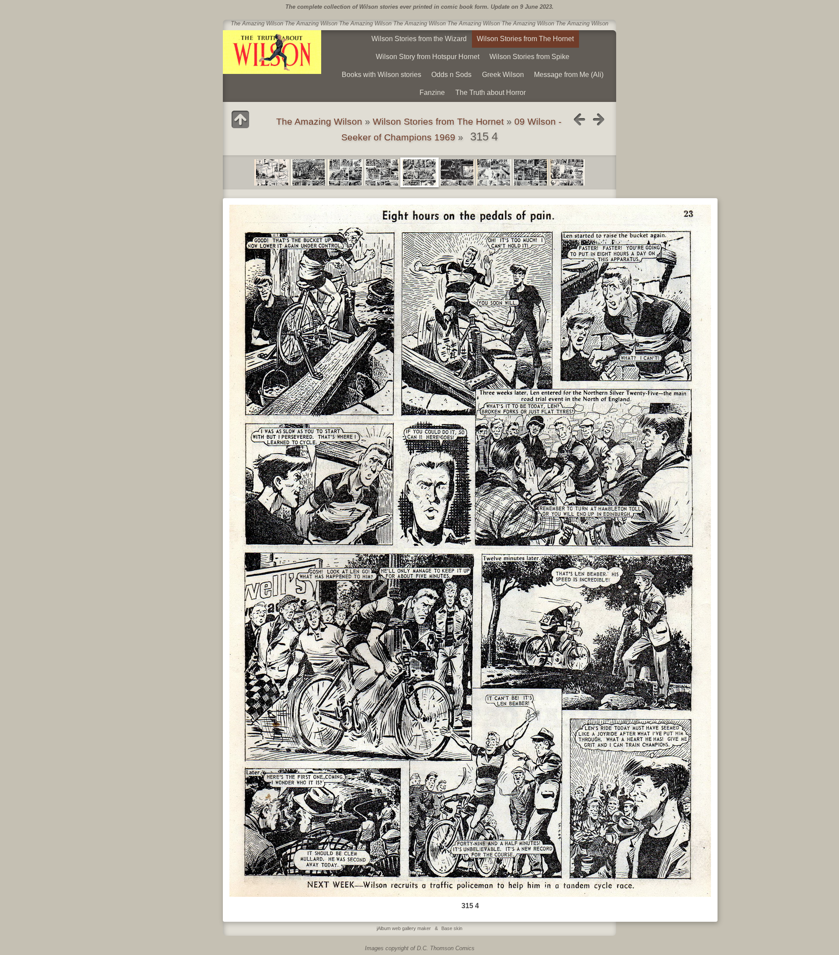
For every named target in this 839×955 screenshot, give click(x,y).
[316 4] (567, 172)
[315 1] (308, 172)
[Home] (272, 52)
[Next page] (598, 119)
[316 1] (457, 172)
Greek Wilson (503, 74)
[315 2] (345, 172)
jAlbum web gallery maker (404, 928)
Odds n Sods (451, 74)
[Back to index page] (240, 119)
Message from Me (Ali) (568, 74)
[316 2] (493, 172)
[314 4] (271, 172)
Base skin (451, 928)
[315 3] (381, 172)
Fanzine (432, 92)
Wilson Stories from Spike (529, 56)
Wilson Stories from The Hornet (525, 38)
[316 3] (530, 172)
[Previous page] (579, 119)
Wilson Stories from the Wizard (419, 38)
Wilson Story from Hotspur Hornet (427, 56)
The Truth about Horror (490, 92)
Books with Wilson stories (381, 74)
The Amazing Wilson (319, 121)
